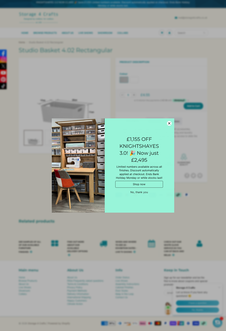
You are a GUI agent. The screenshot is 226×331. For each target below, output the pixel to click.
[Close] (169, 123)
